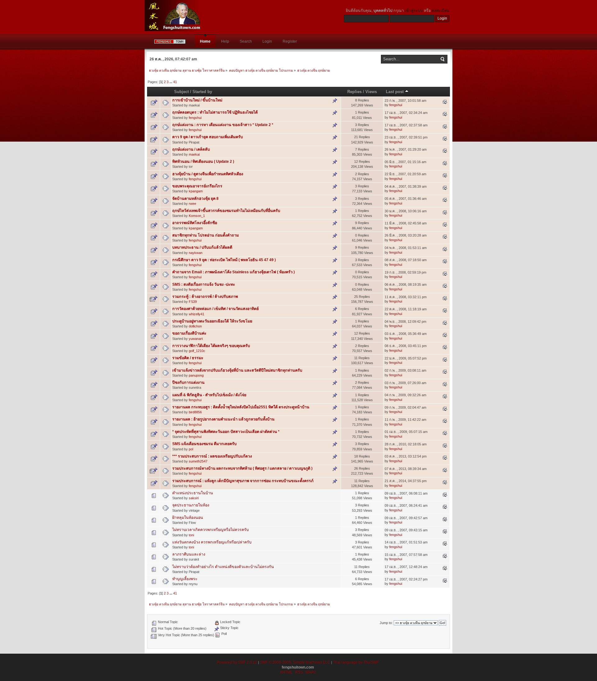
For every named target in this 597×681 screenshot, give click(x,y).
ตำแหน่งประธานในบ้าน (192, 493)
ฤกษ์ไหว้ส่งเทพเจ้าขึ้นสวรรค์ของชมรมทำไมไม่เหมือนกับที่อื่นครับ (226, 211)
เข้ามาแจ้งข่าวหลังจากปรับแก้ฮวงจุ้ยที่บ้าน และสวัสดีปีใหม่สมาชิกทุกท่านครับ (237, 370)
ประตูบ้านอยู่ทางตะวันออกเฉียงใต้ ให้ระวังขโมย (212, 321)
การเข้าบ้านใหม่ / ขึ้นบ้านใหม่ (197, 100)
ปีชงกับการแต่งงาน (188, 382)
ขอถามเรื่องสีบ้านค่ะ (189, 333)
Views (371, 91)
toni (191, 535)
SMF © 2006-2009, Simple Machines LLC (295, 662)
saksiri (194, 498)
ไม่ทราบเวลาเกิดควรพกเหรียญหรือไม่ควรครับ (210, 530)
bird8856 (195, 412)
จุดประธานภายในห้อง (190, 505)
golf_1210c (197, 351)
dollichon (195, 326)
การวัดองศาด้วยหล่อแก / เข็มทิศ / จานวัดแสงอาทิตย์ (215, 309)
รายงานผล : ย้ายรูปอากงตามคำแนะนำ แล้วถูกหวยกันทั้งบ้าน (223, 419)
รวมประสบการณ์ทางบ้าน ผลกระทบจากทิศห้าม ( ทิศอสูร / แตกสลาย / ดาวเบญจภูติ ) (242, 468)
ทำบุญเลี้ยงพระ (184, 579)
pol (191, 449)
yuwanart (196, 338)
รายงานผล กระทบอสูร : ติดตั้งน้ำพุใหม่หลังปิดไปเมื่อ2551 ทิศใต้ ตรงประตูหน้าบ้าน (240, 407)
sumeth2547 (198, 461)
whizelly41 (196, 314)
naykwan (195, 253)
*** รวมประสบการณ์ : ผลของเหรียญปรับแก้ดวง (212, 456)
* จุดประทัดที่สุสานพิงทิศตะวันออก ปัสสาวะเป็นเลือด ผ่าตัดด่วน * (226, 432)
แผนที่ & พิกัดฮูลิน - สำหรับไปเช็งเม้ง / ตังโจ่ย (209, 395)
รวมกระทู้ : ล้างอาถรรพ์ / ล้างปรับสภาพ (205, 296)
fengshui (395, 105)
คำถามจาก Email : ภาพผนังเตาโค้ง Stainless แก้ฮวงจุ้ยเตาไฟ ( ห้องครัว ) (233, 272)
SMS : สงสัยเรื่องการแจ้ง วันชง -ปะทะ (203, 284)
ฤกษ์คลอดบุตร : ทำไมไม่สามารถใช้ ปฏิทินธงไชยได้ (215, 112)
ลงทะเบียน (440, 10)
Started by (202, 91)
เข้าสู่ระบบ (414, 10)
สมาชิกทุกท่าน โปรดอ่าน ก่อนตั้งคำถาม (205, 235)
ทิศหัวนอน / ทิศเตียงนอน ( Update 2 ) (203, 161)
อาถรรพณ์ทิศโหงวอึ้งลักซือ (194, 223)
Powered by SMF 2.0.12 (237, 662)
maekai (194, 154)
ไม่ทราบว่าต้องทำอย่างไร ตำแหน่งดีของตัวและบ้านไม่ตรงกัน (223, 567)
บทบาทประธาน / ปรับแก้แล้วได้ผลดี (202, 247)
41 (175, 82)
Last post (395, 91)
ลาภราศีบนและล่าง (188, 554)
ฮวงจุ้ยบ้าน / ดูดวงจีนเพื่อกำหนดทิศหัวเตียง (207, 174)
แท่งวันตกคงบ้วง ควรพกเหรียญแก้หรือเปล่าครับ (212, 542)
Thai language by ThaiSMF (356, 662)
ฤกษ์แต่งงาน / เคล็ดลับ (191, 149)
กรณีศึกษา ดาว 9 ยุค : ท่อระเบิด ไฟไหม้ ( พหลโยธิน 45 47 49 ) (224, 260)
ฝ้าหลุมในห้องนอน (187, 517)
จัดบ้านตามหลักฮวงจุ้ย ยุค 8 (195, 198)
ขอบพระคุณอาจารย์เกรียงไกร (197, 186)
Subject (181, 91)
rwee (192, 203)
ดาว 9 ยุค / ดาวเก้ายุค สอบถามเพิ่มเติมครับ (207, 137)
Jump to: (386, 623)
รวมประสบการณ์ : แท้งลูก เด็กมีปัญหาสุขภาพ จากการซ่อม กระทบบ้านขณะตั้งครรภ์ (242, 481)
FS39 (193, 301)
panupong (196, 375)
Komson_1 (197, 216)
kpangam (196, 191)
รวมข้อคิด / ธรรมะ (187, 358)
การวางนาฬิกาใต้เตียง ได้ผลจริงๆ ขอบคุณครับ (211, 346)
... (171, 82)
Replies (354, 91)
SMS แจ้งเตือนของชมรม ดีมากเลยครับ (204, 444)
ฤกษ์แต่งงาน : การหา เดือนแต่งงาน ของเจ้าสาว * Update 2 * (222, 125)
